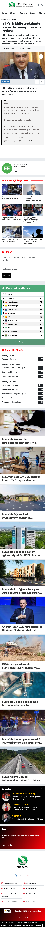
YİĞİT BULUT (17, 816)
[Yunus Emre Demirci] (6, 807)
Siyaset (33, 13)
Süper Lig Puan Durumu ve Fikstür (10, 895)
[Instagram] (24, 875)
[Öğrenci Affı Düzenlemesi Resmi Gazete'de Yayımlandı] (33, 232)
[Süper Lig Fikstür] (42, 350)
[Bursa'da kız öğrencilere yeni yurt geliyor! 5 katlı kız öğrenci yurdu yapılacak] (22, 573)
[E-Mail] (16, 171)
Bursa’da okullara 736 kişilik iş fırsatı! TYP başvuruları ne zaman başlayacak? (21, 479)
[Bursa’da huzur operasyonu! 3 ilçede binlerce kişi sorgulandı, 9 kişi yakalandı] (22, 723)
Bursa (4, 13)
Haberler (4, 19)
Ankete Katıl (8, 845)
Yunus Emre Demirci (21, 804)
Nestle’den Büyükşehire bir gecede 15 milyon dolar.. (26, 798)
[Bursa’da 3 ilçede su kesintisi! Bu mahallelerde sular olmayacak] (22, 685)
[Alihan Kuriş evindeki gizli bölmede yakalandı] (12, 210)
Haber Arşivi (30, 901)
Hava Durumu (31, 883)
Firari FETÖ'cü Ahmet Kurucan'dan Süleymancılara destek (32, 198)
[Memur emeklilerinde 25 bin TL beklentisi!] (12, 232)
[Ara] (42, 5)
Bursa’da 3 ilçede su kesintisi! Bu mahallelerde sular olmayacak (20, 704)
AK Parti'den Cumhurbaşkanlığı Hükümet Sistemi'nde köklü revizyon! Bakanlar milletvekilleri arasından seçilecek (22, 629)
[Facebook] (16, 875)
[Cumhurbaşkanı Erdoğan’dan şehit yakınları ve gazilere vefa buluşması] (33, 210)
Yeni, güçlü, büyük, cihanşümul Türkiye (27, 819)
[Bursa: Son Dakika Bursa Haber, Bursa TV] (21, 5)
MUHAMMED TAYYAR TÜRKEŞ (23, 794)
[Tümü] (42, 789)
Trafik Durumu (31, 888)
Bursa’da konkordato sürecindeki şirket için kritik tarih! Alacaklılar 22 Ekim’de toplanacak (20, 441)
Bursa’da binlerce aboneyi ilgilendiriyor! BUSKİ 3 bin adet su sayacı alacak (21, 554)
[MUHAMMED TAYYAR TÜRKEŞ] (6, 796)
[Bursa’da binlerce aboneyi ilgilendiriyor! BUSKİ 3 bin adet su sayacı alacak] (22, 535)
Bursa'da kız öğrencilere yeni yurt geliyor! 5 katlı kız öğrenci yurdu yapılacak (21, 591)
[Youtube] (28, 875)
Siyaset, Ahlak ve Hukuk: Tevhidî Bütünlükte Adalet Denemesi (25, 808)
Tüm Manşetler (31, 894)
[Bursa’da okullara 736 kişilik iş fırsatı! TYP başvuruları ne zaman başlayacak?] (22, 460)
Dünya (42, 13)
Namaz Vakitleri (9, 888)
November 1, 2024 (27, 141)
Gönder (6, 275)
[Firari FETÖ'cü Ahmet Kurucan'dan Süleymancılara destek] (33, 189)
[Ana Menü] (2, 5)
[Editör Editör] (7, 168)
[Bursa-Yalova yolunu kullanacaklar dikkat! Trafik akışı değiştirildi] (22, 760)
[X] (20, 875)
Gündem (13, 13)
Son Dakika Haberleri (11, 901)
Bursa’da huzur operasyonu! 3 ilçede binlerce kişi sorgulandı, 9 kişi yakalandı (22, 741)
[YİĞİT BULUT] (6, 817)
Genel (13, 19)
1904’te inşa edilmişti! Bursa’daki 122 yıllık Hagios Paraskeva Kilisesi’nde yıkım (20, 666)
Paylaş (6, 81)
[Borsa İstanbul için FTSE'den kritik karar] (12, 189)
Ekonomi (23, 13)
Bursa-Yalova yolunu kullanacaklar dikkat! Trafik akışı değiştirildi (22, 779)
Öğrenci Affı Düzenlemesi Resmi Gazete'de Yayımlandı (33, 241)
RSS (8, 911)
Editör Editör (19, 167)
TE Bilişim (28, 918)
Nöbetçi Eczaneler (10, 883)
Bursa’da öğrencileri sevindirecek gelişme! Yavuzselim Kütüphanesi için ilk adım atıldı (21, 516)
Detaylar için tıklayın (22, 342)
